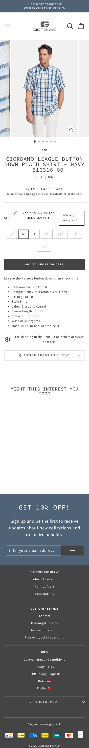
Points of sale (44, 587)
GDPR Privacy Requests (44, 674)
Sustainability (44, 594)
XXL (61, 234)
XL (46, 234)
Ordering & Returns (44, 623)
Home (44, 150)
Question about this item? (44, 355)
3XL (75, 234)
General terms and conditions (44, 660)
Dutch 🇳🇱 (44, 681)
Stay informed (43, 702)
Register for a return (44, 630)
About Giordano (44, 579)
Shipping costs (33, 194)
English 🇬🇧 (44, 688)
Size (40, 216)
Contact (44, 616)
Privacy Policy (44, 667)
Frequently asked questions (44, 637)
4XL (44, 247)
